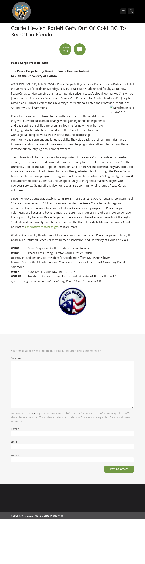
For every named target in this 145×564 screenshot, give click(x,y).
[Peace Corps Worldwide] (21, 12)
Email (15, 441)
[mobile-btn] (123, 11)
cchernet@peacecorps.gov (42, 227)
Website (15, 454)
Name (15, 428)
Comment (16, 358)
